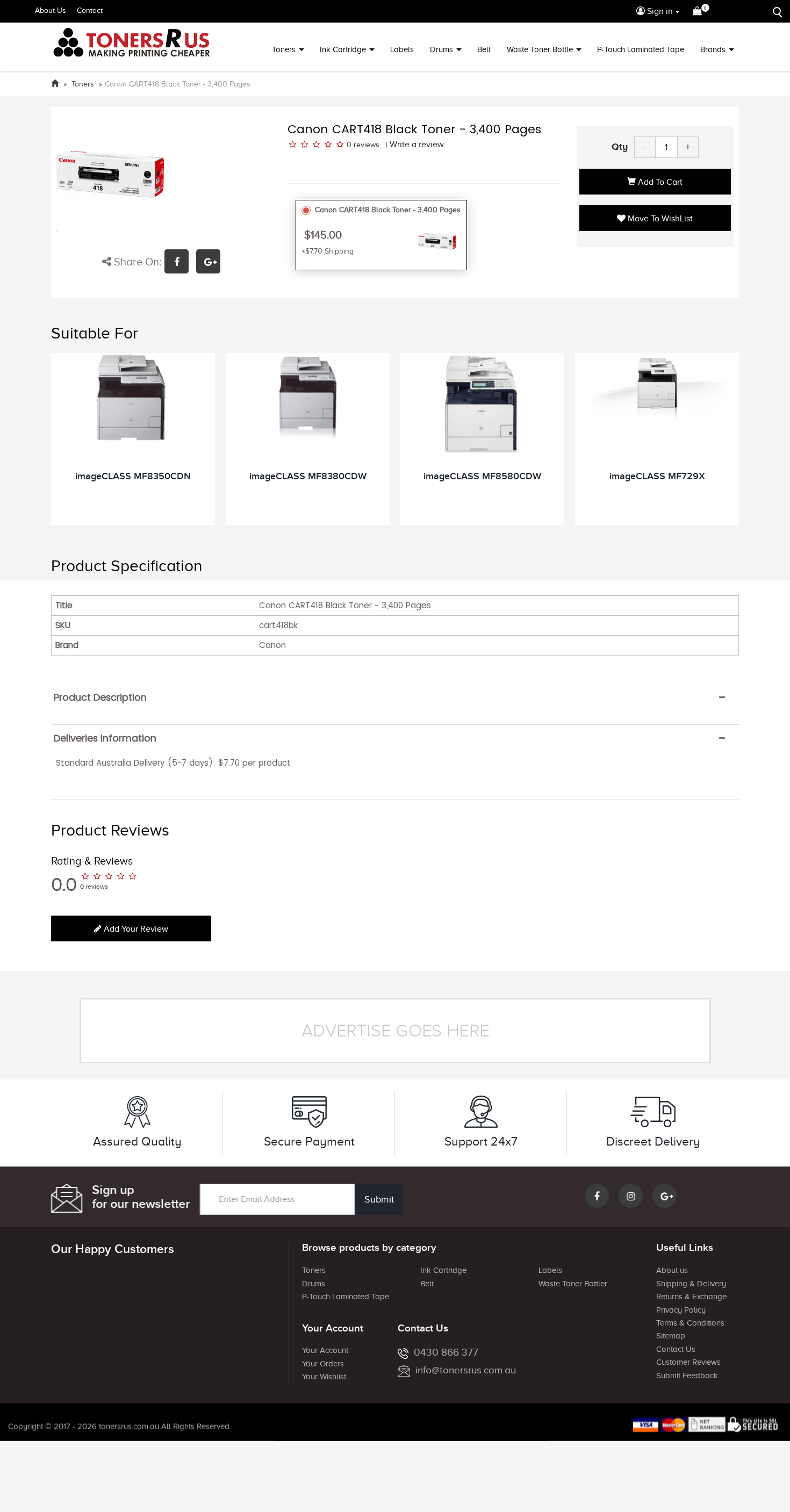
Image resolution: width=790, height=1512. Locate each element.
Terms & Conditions (690, 1323)
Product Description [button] (100, 697)
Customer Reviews (688, 1362)
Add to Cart (659, 182)
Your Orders (323, 1363)
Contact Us (675, 1349)
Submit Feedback (687, 1375)
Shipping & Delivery (691, 1283)
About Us (50, 10)
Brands (713, 49)
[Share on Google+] (211, 263)
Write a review (417, 144)
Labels (402, 49)
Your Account (325, 1350)
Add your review (135, 929)
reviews (366, 145)
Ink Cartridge (343, 49)
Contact (90, 10)
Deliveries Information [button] (105, 738)
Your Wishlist (324, 1376)
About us (672, 1270)
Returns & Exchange (691, 1296)
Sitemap (670, 1335)
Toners (284, 49)
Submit (379, 1199)
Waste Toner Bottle (540, 49)
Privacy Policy (681, 1310)
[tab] (395, 697)
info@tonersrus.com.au (465, 1370)
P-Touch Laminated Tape (640, 49)
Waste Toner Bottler (572, 1283)
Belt (484, 49)
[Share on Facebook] (180, 263)
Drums (441, 49)
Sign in (659, 11)
